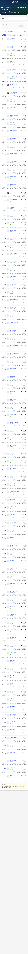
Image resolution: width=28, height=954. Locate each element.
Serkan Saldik (13, 652)
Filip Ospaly (12, 38)
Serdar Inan (12, 361)
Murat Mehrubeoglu (14, 675)
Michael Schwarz (14, 115)
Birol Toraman (13, 714)
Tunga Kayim (13, 614)
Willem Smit (12, 660)
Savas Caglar (13, 437)
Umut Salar (12, 599)
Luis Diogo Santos (14, 238)
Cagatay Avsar (13, 460)
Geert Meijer (13, 629)
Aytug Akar (12, 338)
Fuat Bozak (12, 691)
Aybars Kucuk (13, 522)
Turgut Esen (12, 476)
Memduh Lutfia (13, 545)
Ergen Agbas (13, 530)
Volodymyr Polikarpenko (15, 46)
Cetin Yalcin (12, 721)
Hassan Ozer (13, 207)
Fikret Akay (12, 514)
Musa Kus (12, 775)
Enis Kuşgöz (12, 483)
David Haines (13, 107)
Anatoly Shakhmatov (14, 422)
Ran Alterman (13, 184)
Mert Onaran (13, 330)
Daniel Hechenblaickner (15, 76)
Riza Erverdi (12, 729)
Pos (3, 35)
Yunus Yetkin (13, 276)
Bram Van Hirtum (14, 299)
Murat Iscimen (13, 445)
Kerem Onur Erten (14, 745)
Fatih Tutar (12, 499)
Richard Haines (13, 153)
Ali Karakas (12, 391)
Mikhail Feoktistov (14, 430)
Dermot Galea (13, 268)
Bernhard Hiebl (13, 130)
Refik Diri (12, 537)
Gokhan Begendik (14, 737)
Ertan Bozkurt (13, 453)
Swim (14, 35)
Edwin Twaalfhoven (14, 345)
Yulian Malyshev (13, 253)
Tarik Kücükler (13, 698)
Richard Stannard (14, 84)
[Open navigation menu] (2, 2)
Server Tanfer (13, 284)
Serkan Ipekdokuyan (14, 506)
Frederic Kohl (13, 176)
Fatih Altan (12, 683)
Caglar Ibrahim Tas (14, 322)
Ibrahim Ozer (12, 315)
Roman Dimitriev (13, 146)
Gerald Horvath (13, 215)
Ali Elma (11, 668)
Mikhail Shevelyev (14, 123)
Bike (21, 35)
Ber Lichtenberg (13, 760)
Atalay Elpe (12, 752)
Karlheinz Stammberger (15, 491)
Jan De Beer (12, 606)
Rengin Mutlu (13, 376)
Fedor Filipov (12, 61)
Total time (9, 35)
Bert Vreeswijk (13, 399)
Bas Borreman (13, 307)
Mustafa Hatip (13, 706)
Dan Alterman (13, 192)
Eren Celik (12, 222)
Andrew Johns (13, 53)
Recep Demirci (13, 384)
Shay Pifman (13, 230)
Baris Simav (12, 768)
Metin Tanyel (13, 468)
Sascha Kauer (13, 138)
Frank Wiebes (13, 368)
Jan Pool (12, 560)
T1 (17, 35)
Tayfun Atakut (13, 622)
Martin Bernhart (13, 591)
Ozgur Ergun (12, 407)
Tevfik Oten (12, 583)
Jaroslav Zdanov (13, 161)
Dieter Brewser (13, 568)
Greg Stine (12, 576)
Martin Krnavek (13, 69)
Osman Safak (13, 414)
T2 (23, 35)
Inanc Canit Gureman (14, 353)
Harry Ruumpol (13, 261)
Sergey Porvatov (13, 553)
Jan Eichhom (13, 637)
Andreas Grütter (13, 100)
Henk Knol (12, 291)
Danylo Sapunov (13, 92)
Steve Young (13, 645)
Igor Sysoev (12, 245)
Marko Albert (13, 169)
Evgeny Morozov (13, 199)
